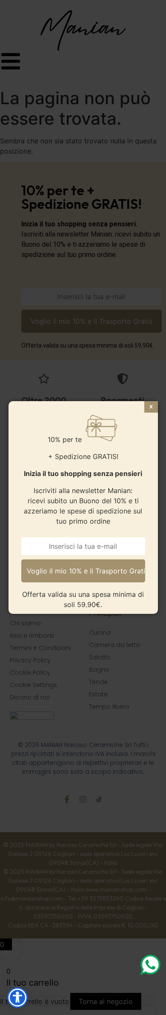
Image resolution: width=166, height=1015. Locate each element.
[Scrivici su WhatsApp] (150, 965)
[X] (151, 407)
